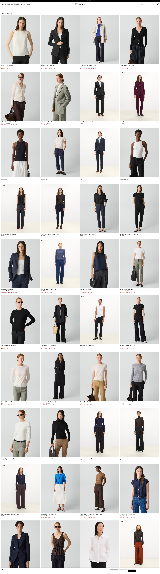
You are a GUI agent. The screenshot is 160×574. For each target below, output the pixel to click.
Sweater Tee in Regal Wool (86, 401)
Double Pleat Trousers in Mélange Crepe (10, 514)
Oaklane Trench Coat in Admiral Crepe (49, 401)
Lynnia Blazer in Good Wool (86, 121)
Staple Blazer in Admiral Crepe (127, 121)
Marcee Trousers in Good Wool (87, 345)
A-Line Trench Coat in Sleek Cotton (88, 65)
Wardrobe (28, 4)
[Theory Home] (80, 4)
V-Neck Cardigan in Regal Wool (127, 65)
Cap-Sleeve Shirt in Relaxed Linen (127, 514)
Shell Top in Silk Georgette (7, 65)
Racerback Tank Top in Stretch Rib (9, 178)
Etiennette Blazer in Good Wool (48, 65)
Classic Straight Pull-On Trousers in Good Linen (91, 514)
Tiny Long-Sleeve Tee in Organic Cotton (10, 458)
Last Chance (23, 4)
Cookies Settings (114, 570)
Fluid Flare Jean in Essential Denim (127, 345)
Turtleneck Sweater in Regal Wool (48, 458)
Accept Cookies (132, 570)
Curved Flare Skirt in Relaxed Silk (48, 514)
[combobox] (21, 9)
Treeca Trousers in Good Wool (87, 234)
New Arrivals (3, 4)
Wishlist (154, 4)
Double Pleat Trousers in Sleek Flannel (128, 458)
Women (8, 4)
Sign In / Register (148, 4)
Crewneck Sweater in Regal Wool (48, 289)
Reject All (122, 570)
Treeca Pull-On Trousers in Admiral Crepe (50, 178)
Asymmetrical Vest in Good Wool (8, 234)
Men (12, 4)
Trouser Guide (17, 4)
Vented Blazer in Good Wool (47, 121)
